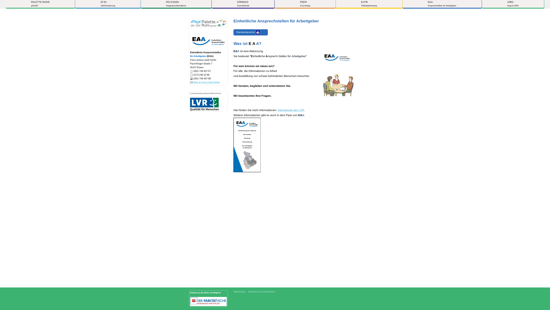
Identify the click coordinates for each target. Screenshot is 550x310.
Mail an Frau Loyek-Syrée (207, 82)
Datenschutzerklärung (261, 291)
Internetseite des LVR (291, 110)
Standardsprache (246, 32)
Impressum (239, 291)
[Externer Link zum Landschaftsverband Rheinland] (204, 104)
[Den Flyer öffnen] (247, 144)
